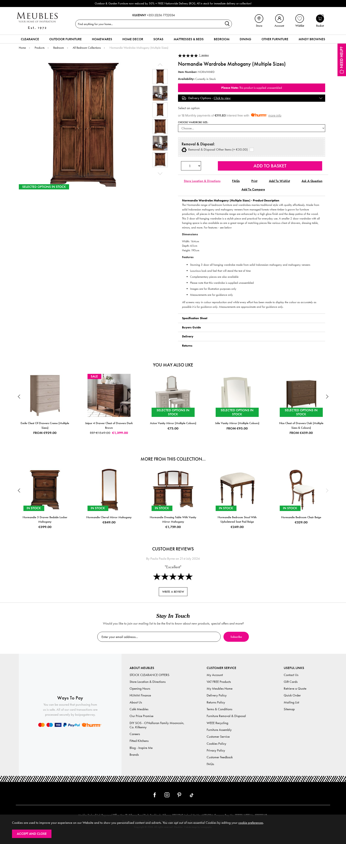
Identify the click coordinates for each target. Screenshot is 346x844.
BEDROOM (221, 39)
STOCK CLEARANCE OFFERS (149, 675)
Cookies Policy (216, 743)
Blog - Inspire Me (141, 748)
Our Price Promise (141, 716)
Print (254, 181)
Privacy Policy (216, 750)
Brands (134, 754)
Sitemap (289, 709)
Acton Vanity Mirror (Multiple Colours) (112, 423)
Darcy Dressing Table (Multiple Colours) (304, 423)
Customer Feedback (220, 757)
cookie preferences (250, 823)
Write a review (173, 592)
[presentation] (19, 396)
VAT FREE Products (219, 682)
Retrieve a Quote (295, 688)
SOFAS (158, 39)
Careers (135, 734)
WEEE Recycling (217, 723)
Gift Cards (291, 682)
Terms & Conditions (219, 709)
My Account (215, 675)
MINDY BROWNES (312, 39)
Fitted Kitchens (139, 741)
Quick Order (292, 695)
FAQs (236, 181)
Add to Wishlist (279, 181)
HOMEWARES (102, 39)
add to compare (253, 189)
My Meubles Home (219, 688)
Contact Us (291, 675)
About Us (136, 702)
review (204, 55)
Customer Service (218, 736)
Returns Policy (216, 702)
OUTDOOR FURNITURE (65, 39)
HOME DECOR (132, 39)
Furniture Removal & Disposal (226, 716)
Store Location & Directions (202, 181)
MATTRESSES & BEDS (189, 39)
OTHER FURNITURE (275, 39)
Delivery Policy (217, 695)
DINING (245, 39)
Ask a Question (312, 181)
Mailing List (291, 702)
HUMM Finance (140, 695)
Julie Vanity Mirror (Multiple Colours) (176, 423)
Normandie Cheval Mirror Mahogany (109, 517)
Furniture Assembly (219, 730)
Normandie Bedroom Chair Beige (301, 517)
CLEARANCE (30, 39)
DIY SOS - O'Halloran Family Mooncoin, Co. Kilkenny (157, 725)
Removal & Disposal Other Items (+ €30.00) (217, 150)
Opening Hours (140, 688)
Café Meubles (139, 709)
